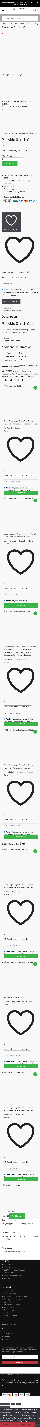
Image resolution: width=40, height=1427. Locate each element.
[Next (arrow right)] (7, 1407)
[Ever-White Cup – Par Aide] (21, 1088)
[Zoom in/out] (2, 1404)
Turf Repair (15, 652)
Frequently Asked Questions (15, 192)
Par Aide (22, 359)
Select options (21, 837)
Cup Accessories (10, 534)
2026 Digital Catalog (12, 1267)
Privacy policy (27, 1424)
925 (20, 376)
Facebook (7, 1328)
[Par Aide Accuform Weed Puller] (21, 627)
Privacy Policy (9, 1273)
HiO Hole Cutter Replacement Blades (18, 772)
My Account (8, 1291)
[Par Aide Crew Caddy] (21, 402)
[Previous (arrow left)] (2, 1407)
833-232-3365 (22, 5)
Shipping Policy (9, 186)
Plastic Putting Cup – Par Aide (15, 891)
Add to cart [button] (21, 493)
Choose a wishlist (8, 272)
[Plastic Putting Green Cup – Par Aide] (21, 978)
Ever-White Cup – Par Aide (14, 1114)
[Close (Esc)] (18, 1404)
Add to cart (9, 163)
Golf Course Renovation (13, 1299)
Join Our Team (9, 1278)
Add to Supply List (11, 229)
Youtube (7, 1336)
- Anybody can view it (15, 290)
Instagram (8, 1334)
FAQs (6, 1313)
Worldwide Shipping (8, 3)
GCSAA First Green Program (14, 1270)
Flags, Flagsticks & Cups (18, 885)
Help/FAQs (33, 3)
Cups (29, 24)
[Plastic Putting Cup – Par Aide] (21, 865)
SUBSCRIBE (20, 1362)
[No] (37, 1425)
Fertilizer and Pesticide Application (17, 647)
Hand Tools (32, 650)
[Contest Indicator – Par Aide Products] (21, 514)
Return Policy (9, 189)
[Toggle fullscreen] (7, 1404)
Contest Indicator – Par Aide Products (18, 541)
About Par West (10, 1264)
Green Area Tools (25, 421)
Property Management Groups (16, 1296)
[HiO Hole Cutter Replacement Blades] (21, 746)
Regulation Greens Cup (28, 365)
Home (4, 24)
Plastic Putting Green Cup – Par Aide (18, 1002)
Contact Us (8, 1302)
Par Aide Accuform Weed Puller (16, 659)
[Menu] (3, 10)
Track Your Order (21, 3)
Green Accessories (17, 24)
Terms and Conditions (12, 1305)
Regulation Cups (8, 376)
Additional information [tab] (12, 311)
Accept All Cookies (9, 1424)
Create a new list (24, 272)
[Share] (13, 1404)
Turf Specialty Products (22, 655)
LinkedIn (7, 1339)
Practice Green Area (18, 997)
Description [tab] (8, 308)
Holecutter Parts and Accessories (17, 424)
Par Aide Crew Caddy (12, 428)
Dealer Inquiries (10, 1294)
